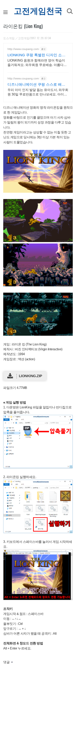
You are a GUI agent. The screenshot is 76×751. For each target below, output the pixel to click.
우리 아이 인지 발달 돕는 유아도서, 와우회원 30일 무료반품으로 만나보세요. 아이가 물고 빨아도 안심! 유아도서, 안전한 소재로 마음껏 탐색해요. (37, 92)
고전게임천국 (38, 11)
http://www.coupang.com (23, 49)
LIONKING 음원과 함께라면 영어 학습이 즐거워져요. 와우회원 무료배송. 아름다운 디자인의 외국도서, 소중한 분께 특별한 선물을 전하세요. (37, 63)
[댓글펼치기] (12, 662)
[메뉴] (5, 12)
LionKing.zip (30, 376)
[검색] (70, 11)
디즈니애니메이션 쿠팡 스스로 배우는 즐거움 (36, 84)
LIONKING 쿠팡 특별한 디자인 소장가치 (36, 55)
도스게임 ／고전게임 (16, 38)
